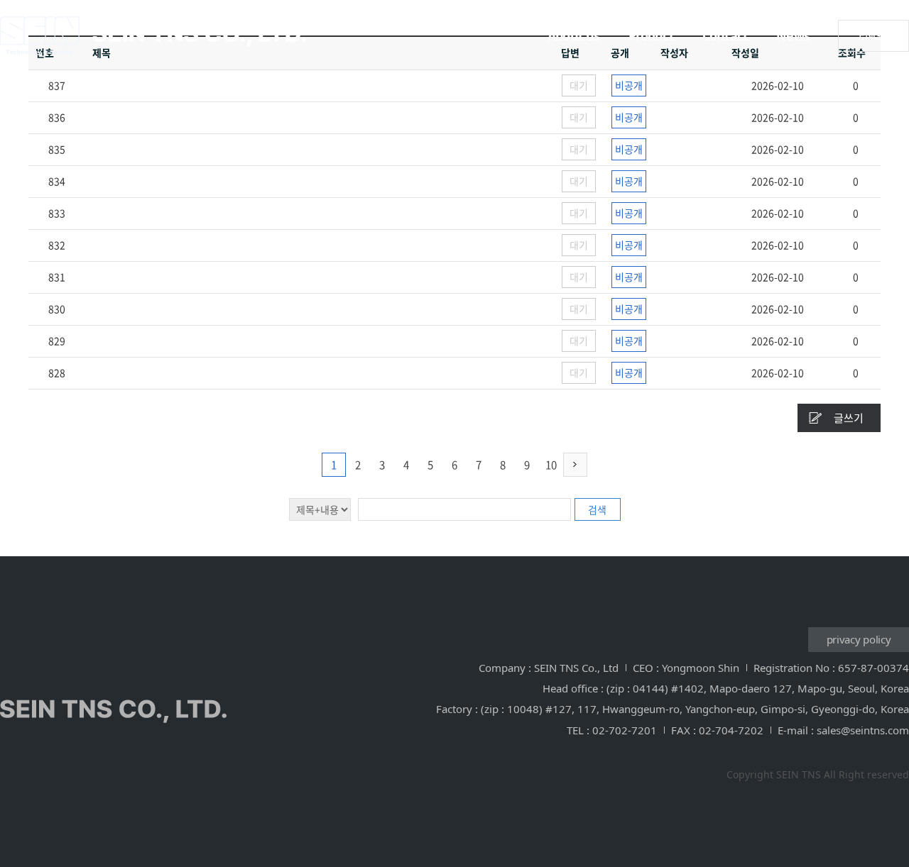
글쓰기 (849, 418)
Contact (725, 35)
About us (574, 35)
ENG (870, 35)
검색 (597, 509)
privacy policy (859, 639)
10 (551, 465)
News (793, 35)
